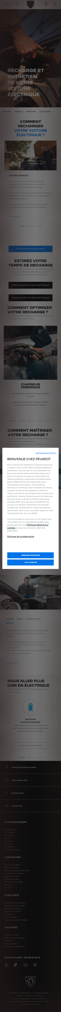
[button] (45, 453)
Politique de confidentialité (20, 536)
